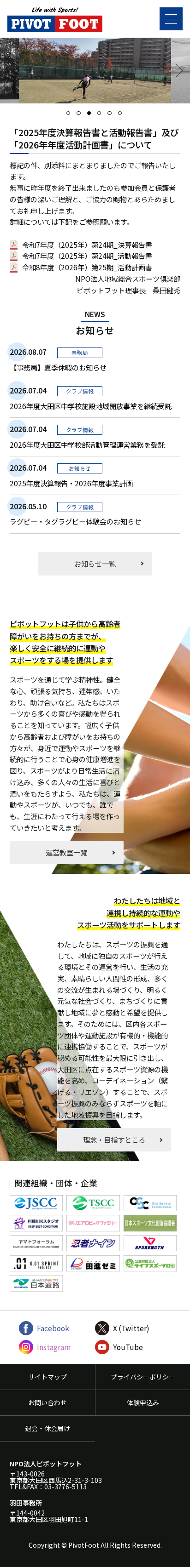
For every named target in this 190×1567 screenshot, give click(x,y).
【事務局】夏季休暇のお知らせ (58, 367)
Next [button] (176, 70)
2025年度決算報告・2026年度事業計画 (71, 483)
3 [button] (91, 115)
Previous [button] (14, 70)
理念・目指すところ (114, 1139)
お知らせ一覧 (95, 563)
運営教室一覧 (66, 852)
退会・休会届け (47, 1428)
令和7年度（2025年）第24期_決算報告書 (87, 244)
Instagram (54, 1347)
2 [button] (81, 115)
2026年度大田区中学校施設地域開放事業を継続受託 (91, 406)
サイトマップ (47, 1376)
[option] (95, 70)
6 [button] (122, 115)
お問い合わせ (47, 1402)
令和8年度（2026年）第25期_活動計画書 (87, 267)
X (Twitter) (131, 1328)
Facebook (53, 1328)
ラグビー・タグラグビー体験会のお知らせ (75, 521)
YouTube (128, 1347)
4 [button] (102, 115)
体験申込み (143, 1402)
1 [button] (71, 115)
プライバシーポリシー (143, 1376)
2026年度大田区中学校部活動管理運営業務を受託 (87, 444)
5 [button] (112, 115)
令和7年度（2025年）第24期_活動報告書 (87, 255)
